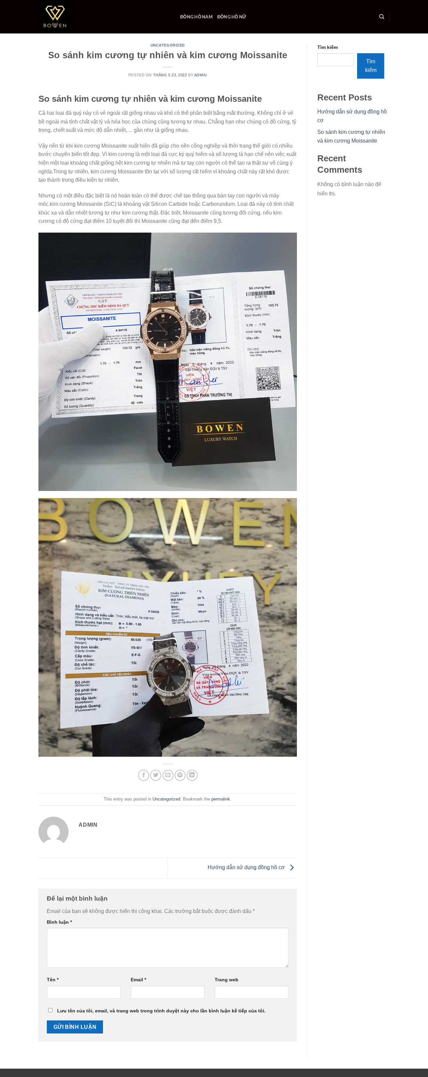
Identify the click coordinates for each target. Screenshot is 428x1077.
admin (200, 75)
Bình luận (59, 922)
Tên (53, 979)
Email (138, 979)
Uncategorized (167, 45)
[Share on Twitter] (155, 775)
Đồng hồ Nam (196, 16)
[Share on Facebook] (143, 775)
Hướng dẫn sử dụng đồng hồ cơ (247, 868)
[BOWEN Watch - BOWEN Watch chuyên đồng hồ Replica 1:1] (104, 16)
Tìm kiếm (327, 47)
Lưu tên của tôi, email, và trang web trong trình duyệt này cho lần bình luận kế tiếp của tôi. (161, 1010)
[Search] (381, 16)
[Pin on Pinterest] (180, 775)
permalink (220, 799)
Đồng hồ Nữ (231, 16)
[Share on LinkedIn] (192, 775)
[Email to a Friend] (168, 775)
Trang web (226, 979)
